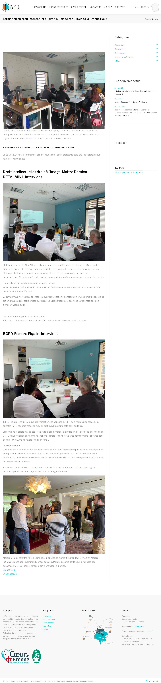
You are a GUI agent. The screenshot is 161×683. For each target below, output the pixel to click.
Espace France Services (124, 57)
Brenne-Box (9, 570)
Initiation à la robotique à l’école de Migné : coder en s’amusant (135, 92)
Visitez (108, 7)
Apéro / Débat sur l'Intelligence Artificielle (131, 102)
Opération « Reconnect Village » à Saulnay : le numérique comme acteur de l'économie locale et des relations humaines (136, 112)
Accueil (147, 19)
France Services (58, 7)
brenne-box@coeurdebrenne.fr (141, 631)
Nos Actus (95, 7)
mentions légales (86, 681)
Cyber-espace (79, 7)
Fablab (117, 61)
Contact (120, 7)
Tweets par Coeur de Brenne (129, 172)
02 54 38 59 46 (138, 626)
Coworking (39, 7)
